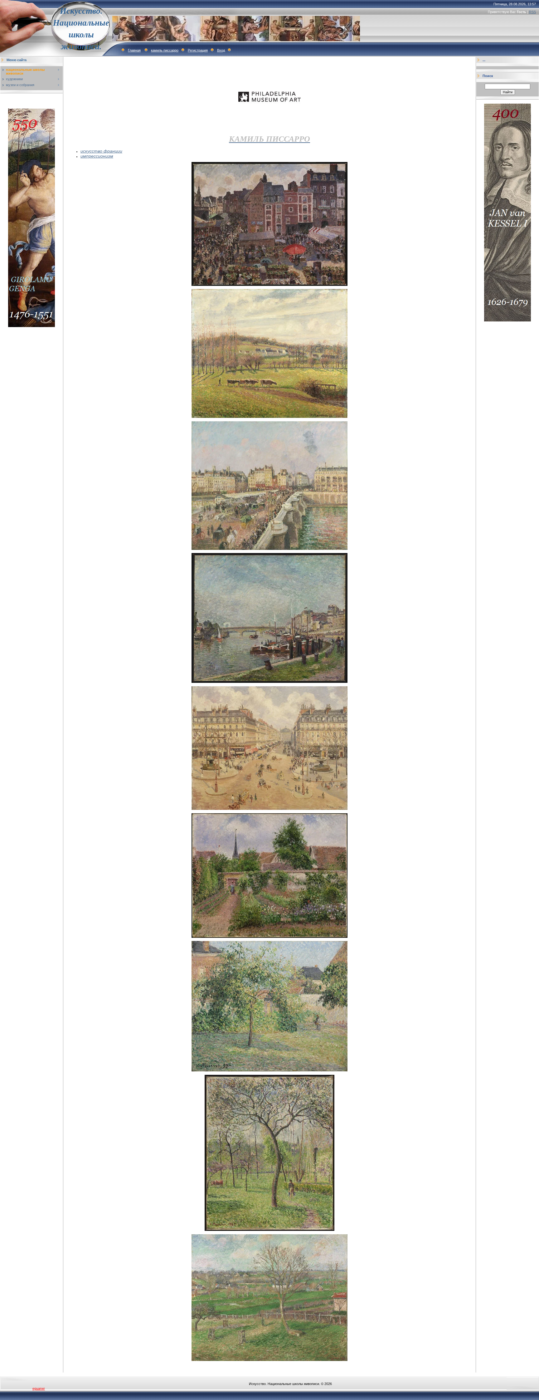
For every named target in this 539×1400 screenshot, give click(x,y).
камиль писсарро (164, 50)
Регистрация (198, 50)
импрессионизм (96, 156)
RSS (532, 12)
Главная (134, 50)
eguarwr (38, 1388)
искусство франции (101, 151)
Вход (221, 50)
